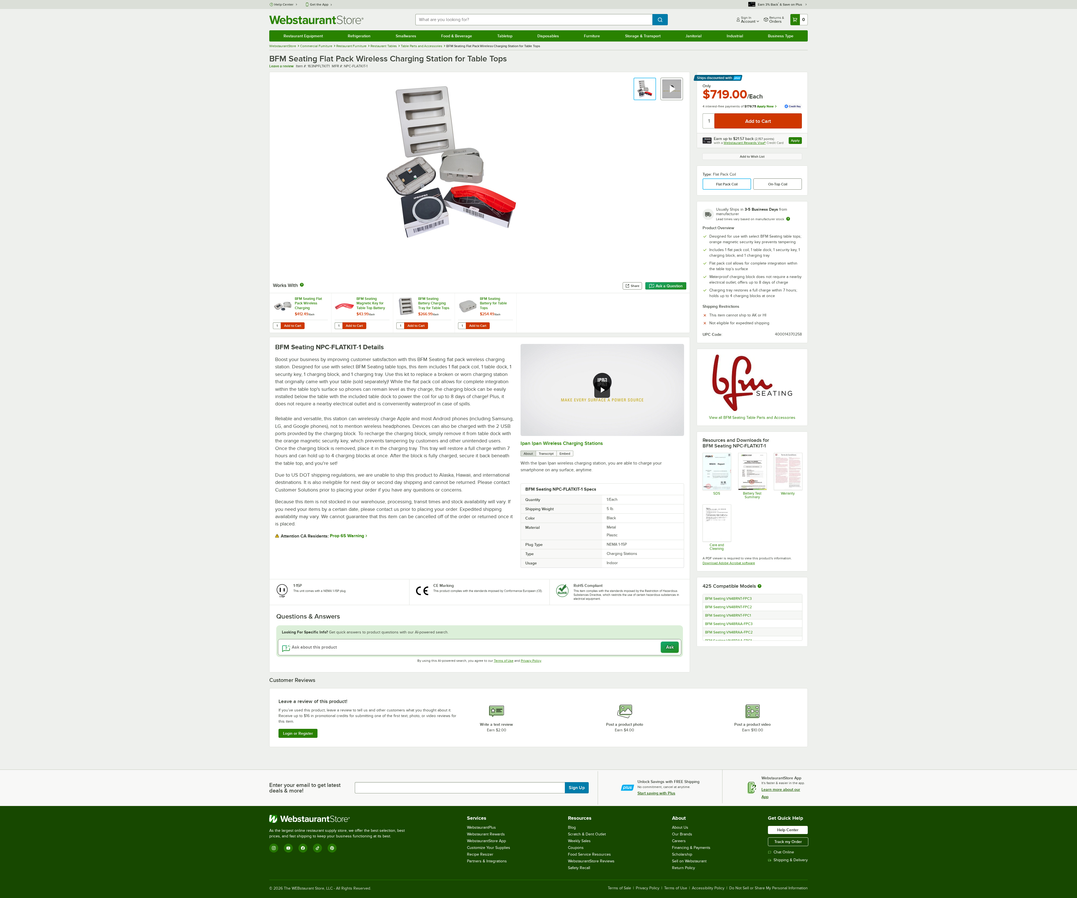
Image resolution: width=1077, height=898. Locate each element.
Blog (572, 827)
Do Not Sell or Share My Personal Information (768, 888)
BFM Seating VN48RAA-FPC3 (728, 624)
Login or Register (298, 733)
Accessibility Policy (708, 888)
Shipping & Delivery (791, 860)
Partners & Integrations (487, 861)
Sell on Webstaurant (689, 861)
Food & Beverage (456, 36)
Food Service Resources (589, 854)
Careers (679, 841)
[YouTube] (288, 848)
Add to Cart (292, 326)
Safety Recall (579, 868)
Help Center (284, 4)
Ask (670, 647)
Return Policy (683, 868)
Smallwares (406, 36)
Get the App (319, 4)
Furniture (592, 36)
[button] (645, 89)
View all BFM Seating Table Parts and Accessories (752, 417)
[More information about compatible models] (759, 586)
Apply (796, 141)
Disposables (548, 36)
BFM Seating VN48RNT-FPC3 (728, 599)
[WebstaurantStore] (339, 818)
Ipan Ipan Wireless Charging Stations (562, 443)
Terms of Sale (619, 888)
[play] (602, 390)
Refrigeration (359, 36)
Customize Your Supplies (488, 848)
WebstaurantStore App (486, 841)
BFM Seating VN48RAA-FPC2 (729, 632)
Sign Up (577, 787)
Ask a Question (669, 286)
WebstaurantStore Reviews (591, 861)
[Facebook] (302, 848)
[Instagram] (273, 848)
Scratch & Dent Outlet (587, 834)
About (528, 454)
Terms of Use (504, 661)
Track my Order (788, 841)
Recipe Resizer (480, 854)
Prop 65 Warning (347, 535)
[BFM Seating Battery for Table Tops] (485, 313)
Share (635, 286)
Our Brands (682, 834)
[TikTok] (317, 848)
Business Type (780, 36)
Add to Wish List (752, 157)
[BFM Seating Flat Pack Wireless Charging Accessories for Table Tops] (300, 313)
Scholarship (682, 854)
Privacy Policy (531, 661)
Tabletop (504, 36)
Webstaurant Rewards (486, 834)
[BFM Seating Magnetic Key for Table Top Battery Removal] (362, 313)
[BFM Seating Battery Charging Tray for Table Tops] (424, 313)
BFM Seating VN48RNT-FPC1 (728, 615)
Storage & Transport (643, 36)
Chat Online (784, 852)
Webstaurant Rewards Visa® (745, 143)
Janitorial (693, 36)
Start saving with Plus (656, 793)
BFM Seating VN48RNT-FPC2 (728, 607)
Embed (565, 454)
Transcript (546, 454)
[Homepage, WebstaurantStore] (316, 19)
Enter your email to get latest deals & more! (304, 787)
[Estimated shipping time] (788, 218)
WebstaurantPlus (481, 827)
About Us (680, 827)
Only (707, 86)
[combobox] (533, 19)
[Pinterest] (332, 848)
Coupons (576, 848)
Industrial (735, 36)
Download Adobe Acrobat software (729, 563)
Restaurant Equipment (303, 36)
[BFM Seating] (752, 383)
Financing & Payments (691, 848)
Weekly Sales (579, 841)
